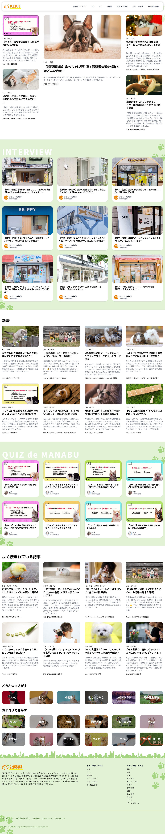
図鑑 (90, 646)
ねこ (100, 6)
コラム (9, 93)
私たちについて (79, 6)
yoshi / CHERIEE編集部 (93, 674)
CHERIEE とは (8, 818)
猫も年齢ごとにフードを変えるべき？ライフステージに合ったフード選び (103, 356)
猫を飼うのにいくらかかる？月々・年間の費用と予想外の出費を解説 (143, 105)
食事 (128, 775)
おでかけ (51, 350)
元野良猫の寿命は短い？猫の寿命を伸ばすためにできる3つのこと (20, 354)
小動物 (109, 6)
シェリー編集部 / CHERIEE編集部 (54, 378)
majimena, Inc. (43, 827)
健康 (51, 62)
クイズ (9, 39)
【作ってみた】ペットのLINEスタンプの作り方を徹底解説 (103, 590)
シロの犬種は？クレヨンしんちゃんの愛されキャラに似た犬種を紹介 (103, 651)
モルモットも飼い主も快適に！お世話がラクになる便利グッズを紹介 (144, 354)
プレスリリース (133, 803)
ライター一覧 (47, 818)
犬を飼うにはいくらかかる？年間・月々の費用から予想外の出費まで (103, 412)
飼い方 (133, 98)
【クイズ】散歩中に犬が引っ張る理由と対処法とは (21, 43)
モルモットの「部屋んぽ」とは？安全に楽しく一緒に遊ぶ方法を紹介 (61, 412)
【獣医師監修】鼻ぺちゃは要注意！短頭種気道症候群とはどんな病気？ (81, 68)
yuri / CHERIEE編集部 (10, 64)
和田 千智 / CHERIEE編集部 (135, 129)
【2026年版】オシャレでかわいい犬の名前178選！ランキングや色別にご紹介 (61, 652)
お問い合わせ (59, 818)
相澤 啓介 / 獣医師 (51, 84)
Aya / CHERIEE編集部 (9, 432)
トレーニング (132, 781)
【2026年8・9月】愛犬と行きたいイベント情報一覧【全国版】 (61, 354)
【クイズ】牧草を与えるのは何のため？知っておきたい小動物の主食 (20, 412)
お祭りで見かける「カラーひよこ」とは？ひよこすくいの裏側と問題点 (20, 590)
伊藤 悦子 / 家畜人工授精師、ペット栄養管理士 (19, 118)
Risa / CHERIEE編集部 (9, 674)
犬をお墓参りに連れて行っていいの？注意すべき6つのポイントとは (143, 651)
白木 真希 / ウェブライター (11, 378)
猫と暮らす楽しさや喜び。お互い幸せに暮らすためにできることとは (19, 99)
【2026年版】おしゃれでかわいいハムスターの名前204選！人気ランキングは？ (61, 592)
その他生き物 (153, 6)
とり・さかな (122, 6)
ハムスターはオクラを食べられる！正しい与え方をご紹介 (20, 651)
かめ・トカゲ (138, 6)
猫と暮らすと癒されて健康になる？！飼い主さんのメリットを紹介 (143, 45)
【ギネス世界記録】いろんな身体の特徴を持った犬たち (144, 412)
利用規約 (36, 818)
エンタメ (53, 586)
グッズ (134, 350)
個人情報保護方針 (23, 818)
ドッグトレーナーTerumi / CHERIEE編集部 (99, 617)
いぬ (92, 6)
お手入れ (130, 778)
